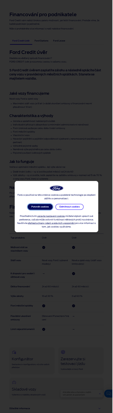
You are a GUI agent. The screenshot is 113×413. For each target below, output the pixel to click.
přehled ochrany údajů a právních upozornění (51, 223)
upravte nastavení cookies (51, 216)
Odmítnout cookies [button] (69, 207)
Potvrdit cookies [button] (40, 207)
